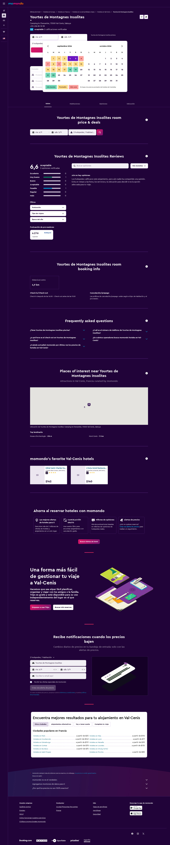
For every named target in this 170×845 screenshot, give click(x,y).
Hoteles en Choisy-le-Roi (99, 749)
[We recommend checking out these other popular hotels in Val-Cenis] (146, 458)
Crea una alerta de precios (129, 527)
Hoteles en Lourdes (97, 745)
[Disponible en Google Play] (136, 808)
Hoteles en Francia (64, 12)
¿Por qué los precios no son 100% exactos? (50, 788)
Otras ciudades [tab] (40, 724)
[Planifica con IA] (4, 25)
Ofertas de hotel (35, 12)
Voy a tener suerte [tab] (83, 724)
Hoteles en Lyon (96, 739)
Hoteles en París (39, 736)
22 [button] (53, 75)
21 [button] (48, 75)
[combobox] (60, 663)
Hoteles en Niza (95, 736)
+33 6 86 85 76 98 (37, 26)
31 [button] (116, 81)
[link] (89, 541)
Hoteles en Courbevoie (42, 739)
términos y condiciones (67, 692)
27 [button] (81, 75)
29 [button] (53, 81)
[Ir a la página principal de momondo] (15, 3)
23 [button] (59, 75)
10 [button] (64, 64)
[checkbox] (41, 235)
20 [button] (81, 70)
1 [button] (53, 58)
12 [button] (76, 64)
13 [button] (81, 64)
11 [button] (70, 64)
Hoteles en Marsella (97, 742)
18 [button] (70, 70)
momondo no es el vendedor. (44, 780)
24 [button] (64, 75)
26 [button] (76, 75)
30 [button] (59, 81)
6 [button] (81, 58)
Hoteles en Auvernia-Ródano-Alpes (83, 12)
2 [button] (59, 58)
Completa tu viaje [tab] (102, 724)
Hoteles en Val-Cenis (103, 12)
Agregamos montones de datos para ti (48, 784)
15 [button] (53, 70)
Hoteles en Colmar (40, 745)
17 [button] (64, 70)
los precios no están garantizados (85, 773)
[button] (3, 3)
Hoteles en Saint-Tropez (42, 752)
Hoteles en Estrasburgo (42, 742)
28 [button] (48, 81)
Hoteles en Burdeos (40, 749)
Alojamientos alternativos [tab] (61, 724)
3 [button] (64, 58)
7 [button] (47, 64)
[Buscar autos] (4, 20)
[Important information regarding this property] (146, 266)
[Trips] (4, 31)
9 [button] (59, 64)
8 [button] (53, 64)
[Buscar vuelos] (4, 10)
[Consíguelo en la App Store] (136, 813)
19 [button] (76, 70)
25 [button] (70, 75)
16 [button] (59, 70)
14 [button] (48, 70)
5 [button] (75, 58)
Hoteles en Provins (96, 752)
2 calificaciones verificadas (55, 29)
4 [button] (70, 58)
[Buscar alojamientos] (4, 15)
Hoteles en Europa (49, 12)
